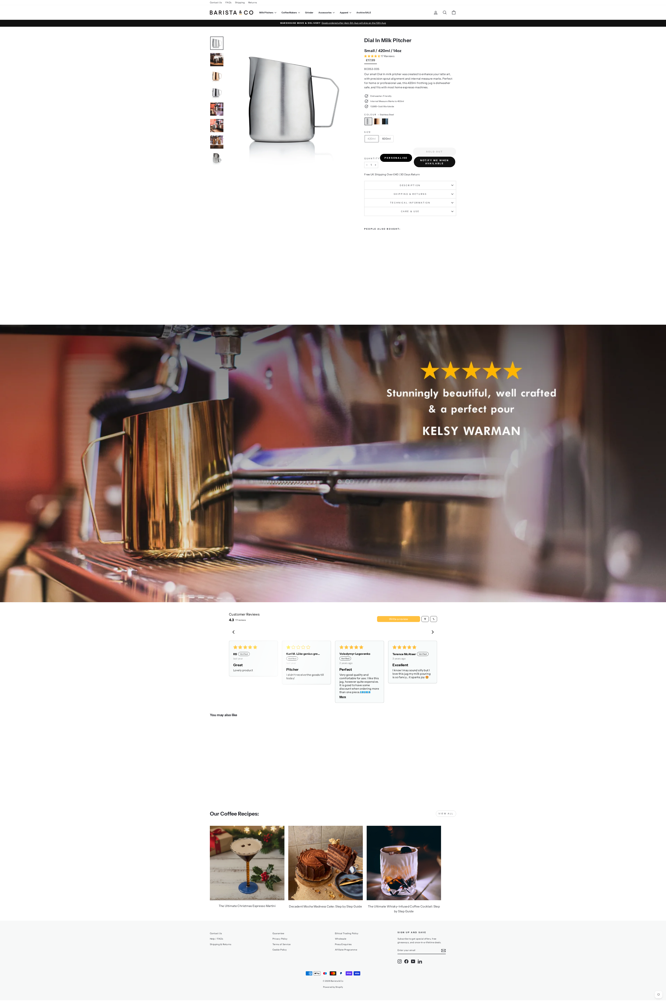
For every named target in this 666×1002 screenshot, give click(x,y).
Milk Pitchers (266, 12)
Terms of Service (281, 944)
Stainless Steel (368, 121)
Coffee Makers (289, 12)
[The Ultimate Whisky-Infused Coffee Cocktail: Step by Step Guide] (404, 863)
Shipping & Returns (410, 194)
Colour (379, 114)
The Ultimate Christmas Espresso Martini (247, 906)
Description (410, 185)
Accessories (325, 12)
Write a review (398, 619)
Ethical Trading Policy (346, 933)
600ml (386, 138)
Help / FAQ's (216, 938)
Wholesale (340, 938)
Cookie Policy (279, 949)
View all (446, 813)
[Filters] (425, 619)
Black (385, 121)
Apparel (344, 12)
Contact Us (216, 2)
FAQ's (228, 2)
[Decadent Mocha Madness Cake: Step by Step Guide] (325, 863)
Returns (252, 2)
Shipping (240, 2)
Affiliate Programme (346, 949)
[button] (372, 56)
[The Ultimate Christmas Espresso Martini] (247, 863)
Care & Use (410, 211)
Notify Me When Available (434, 162)
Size (367, 132)
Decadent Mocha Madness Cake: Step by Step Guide (325, 906)
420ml (372, 138)
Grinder (309, 12)
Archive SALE (363, 12)
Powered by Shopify (333, 987)
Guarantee (278, 933)
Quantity (372, 158)
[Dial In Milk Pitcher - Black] (376, 296)
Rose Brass (376, 121)
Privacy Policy (280, 938)
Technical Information (410, 202)
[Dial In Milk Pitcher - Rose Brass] (371, 296)
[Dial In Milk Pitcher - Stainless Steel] (366, 296)
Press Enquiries (343, 944)
